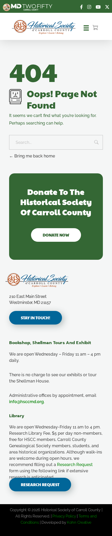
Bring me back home (34, 156)
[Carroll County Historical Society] (44, 27)
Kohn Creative (79, 522)
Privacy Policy (64, 516)
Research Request (75, 464)
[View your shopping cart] (95, 28)
